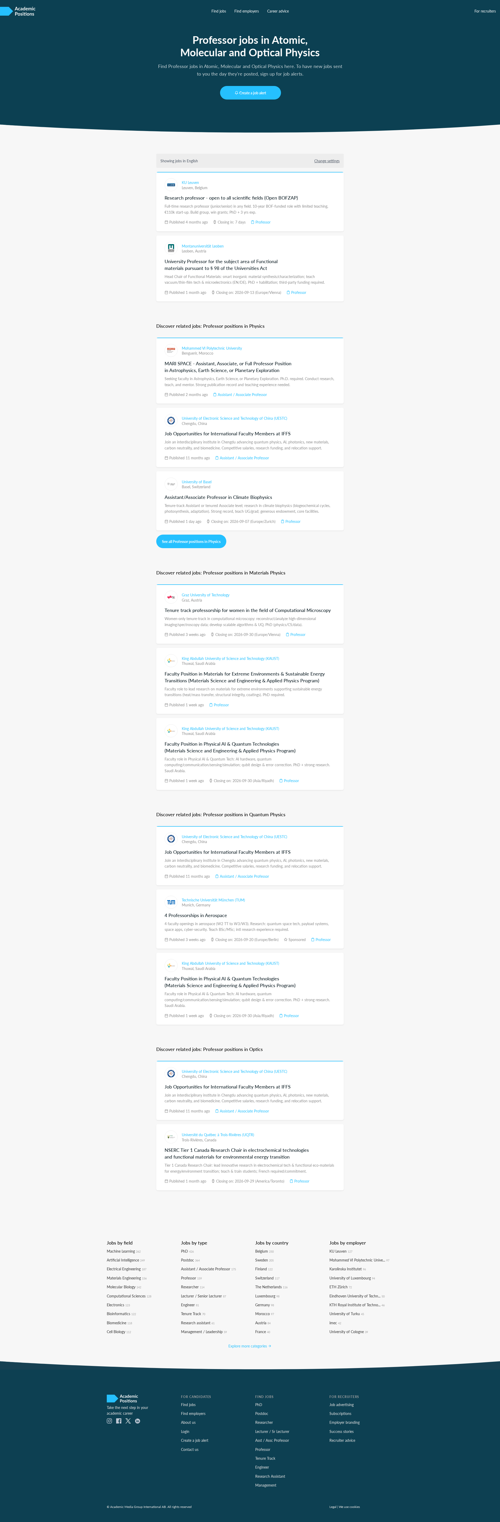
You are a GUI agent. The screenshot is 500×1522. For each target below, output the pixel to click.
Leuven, (188, 187)
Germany (203, 904)
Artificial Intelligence (126, 1260)
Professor (262, 222)
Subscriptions (340, 1413)
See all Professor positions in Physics (191, 541)
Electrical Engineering (126, 1268)
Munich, (189, 904)
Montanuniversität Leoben (203, 246)
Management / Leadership (204, 1331)
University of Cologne (348, 1331)
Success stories (341, 1431)
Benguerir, (190, 353)
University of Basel (196, 481)
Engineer (190, 1304)
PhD (187, 1251)
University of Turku (346, 1313)
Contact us (189, 1449)
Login (185, 1431)
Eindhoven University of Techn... (357, 1295)
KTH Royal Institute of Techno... (357, 1304)
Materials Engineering (127, 1277)
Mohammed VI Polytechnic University (212, 348)
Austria (200, 250)
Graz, (186, 600)
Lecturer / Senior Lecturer (203, 1295)
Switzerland (201, 486)
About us (188, 1422)
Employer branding (344, 1422)
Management (265, 1485)
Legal (332, 1506)
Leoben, (188, 250)
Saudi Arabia (205, 663)
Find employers (246, 11)
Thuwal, (188, 663)
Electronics (118, 1304)
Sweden (264, 1260)
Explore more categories (248, 1345)
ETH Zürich (340, 1286)
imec (335, 1322)
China (202, 423)
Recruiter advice (342, 1440)
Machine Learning (124, 1251)
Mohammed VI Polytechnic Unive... (359, 1260)
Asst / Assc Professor (272, 1440)
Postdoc (190, 1260)
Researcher (192, 1286)
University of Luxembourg (352, 1277)
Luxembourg (267, 1295)
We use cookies (349, 1506)
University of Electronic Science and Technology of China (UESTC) (234, 418)
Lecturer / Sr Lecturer (272, 1431)
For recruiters (485, 11)
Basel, (187, 486)
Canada (210, 1139)
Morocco (206, 353)
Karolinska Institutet (347, 1268)
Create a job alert (252, 92)
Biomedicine (119, 1322)
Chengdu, (190, 423)
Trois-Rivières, (193, 1139)
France (262, 1331)
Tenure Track (193, 1313)
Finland (264, 1268)
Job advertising (341, 1404)
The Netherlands (271, 1286)
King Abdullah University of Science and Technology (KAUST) (230, 658)
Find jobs (218, 11)
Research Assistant (270, 1476)
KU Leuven (190, 182)
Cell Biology (119, 1331)
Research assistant (198, 1322)
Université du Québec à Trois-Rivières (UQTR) (218, 1134)
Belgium (201, 187)
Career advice (278, 11)
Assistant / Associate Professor (242, 394)
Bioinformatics (121, 1313)
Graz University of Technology (205, 594)
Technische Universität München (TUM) (213, 899)
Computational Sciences (129, 1295)
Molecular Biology (124, 1286)
